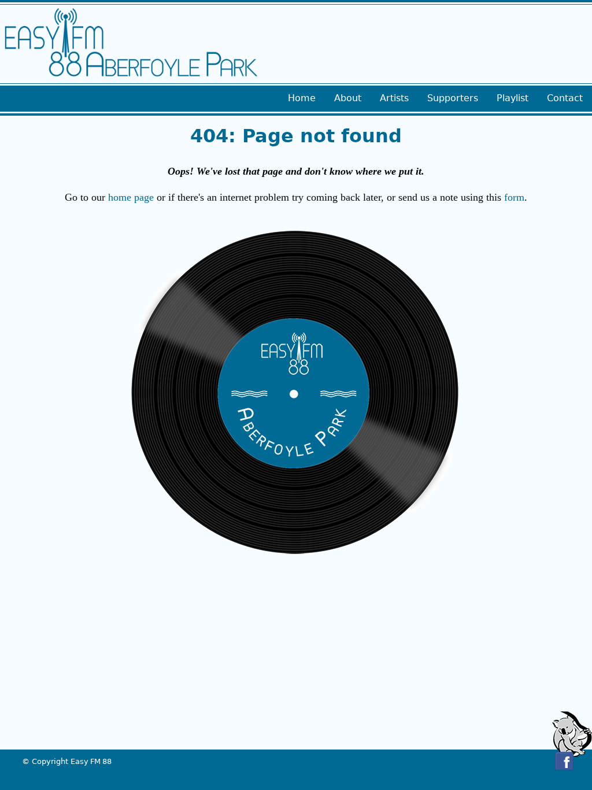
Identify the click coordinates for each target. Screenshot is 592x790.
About (347, 98)
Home (302, 98)
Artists (394, 98)
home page (131, 197)
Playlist (512, 98)
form (514, 197)
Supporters (452, 98)
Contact (565, 98)
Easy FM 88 (91, 761)
